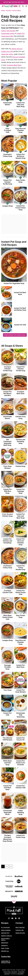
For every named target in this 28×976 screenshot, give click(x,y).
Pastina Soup (20, 466)
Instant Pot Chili (20, 325)
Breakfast (4, 942)
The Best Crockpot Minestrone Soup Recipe (7, 838)
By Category (5, 927)
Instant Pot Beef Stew (20, 293)
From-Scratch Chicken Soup (7, 515)
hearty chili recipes (8, 31)
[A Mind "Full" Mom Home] (9, 6)
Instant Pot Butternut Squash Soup (21, 156)
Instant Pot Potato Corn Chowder (20, 763)
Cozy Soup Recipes (7, 467)
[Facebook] (15, 918)
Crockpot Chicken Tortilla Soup (7, 369)
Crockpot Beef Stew (14, 65)
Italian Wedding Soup (20, 812)
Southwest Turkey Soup (7, 155)
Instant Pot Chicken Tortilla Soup (7, 182)
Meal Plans (5, 948)
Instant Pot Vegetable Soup (14, 283)
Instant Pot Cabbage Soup (20, 491)
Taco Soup (7, 690)
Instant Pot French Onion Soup (20, 208)
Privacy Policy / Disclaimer (10, 971)
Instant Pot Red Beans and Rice (7, 393)
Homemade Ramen (7, 104)
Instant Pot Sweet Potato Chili (20, 592)
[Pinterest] (19, 918)
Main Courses (6, 930)
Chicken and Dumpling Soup (20, 441)
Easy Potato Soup (20, 181)
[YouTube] (12, 918)
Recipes (8, 10)
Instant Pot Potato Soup (20, 836)
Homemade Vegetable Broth (7, 812)
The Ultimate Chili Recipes (7, 739)
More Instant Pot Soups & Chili (15, 335)
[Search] (23, 6)
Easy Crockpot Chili (7, 130)
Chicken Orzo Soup (20, 417)
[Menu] (26, 6)
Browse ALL (5, 951)
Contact (19, 923)
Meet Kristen (20, 927)
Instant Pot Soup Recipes (20, 691)
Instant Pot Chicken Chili (20, 787)
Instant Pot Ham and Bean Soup (20, 104)
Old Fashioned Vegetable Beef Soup (7, 442)
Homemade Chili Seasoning (20, 715)
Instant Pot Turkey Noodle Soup (20, 567)
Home (3, 10)
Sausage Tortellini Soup (7, 667)
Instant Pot (5, 933)
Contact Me (20, 930)
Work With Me (20, 933)
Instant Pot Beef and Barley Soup (20, 309)
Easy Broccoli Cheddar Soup (20, 130)
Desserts (4, 945)
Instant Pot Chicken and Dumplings (7, 541)
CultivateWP (20, 973)
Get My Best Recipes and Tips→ (14, 2)
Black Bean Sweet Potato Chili (7, 617)
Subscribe (5, 957)
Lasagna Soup (7, 206)
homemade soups (7, 33)
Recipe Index (16, 10)
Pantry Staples (6, 935)
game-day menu (7, 54)
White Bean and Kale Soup (7, 763)
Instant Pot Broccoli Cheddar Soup (20, 542)
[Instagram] (9, 918)
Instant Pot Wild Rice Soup (7, 491)
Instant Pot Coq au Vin (20, 739)
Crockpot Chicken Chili (7, 591)
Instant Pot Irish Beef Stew (7, 787)
